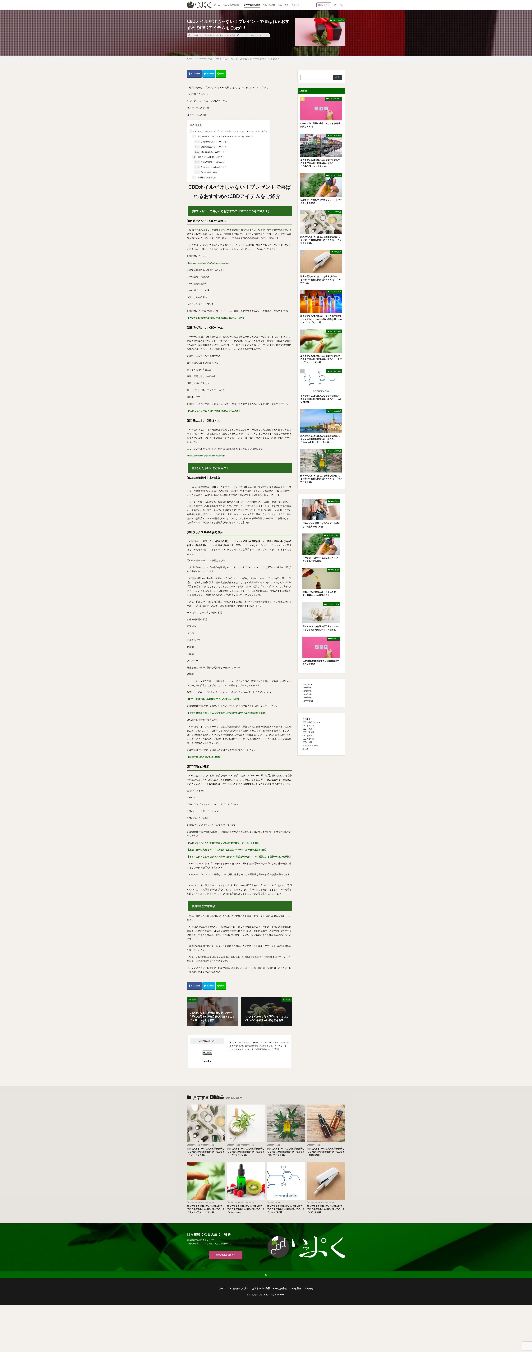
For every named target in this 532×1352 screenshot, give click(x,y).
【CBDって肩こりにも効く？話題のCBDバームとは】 (214, 410)
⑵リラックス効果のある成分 (210, 167)
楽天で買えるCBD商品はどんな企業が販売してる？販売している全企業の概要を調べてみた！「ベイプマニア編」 (321, 319)
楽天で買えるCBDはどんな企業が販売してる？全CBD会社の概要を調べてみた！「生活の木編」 (326, 1151)
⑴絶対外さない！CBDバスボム (211, 141)
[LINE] (221, 74)
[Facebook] (194, 74)
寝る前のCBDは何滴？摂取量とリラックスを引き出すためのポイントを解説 (321, 628)
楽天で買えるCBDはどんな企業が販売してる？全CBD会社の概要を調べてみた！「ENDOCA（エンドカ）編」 (320, 163)
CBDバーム (263, 35)
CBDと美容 (283, 5)
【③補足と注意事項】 (205, 177)
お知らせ (295, 5)
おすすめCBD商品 (252, 5)
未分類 (305, 749)
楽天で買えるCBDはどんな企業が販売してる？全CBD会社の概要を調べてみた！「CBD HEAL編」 (321, 279)
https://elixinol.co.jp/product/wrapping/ (206, 455)
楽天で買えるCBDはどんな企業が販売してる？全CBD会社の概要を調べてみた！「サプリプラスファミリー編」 (321, 359)
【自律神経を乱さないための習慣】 (204, 756)
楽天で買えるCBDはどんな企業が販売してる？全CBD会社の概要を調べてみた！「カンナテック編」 (321, 478)
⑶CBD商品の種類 (206, 172)
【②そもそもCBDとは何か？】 (209, 157)
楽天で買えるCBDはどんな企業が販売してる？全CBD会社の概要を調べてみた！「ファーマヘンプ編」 (246, 1151)
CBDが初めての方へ (232, 5)
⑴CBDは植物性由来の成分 (210, 162)
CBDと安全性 (269, 5)
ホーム (217, 5)
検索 (337, 77)
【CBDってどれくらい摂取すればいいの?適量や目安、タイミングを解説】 (224, 842)
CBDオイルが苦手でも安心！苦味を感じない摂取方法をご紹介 (321, 525)
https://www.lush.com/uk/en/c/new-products (208, 262)
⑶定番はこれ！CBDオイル (210, 152)
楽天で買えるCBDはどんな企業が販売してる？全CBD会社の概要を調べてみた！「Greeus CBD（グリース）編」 (320, 438)
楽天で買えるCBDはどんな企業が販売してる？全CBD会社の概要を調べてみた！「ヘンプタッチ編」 (321, 239)
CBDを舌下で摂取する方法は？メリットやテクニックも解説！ (321, 201)
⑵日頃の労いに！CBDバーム (211, 146)
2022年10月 (307, 701)
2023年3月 (307, 694)
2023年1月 (307, 697)
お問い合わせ (324, 5)
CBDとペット (308, 725)
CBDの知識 (307, 742)
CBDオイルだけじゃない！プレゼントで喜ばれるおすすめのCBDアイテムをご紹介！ (247, 59)
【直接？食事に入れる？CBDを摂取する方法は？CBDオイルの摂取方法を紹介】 (227, 712)
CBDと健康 (337, 252)
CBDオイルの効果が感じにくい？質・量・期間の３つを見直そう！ (320, 593)
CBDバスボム (253, 35)
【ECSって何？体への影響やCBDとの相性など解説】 (213, 699)
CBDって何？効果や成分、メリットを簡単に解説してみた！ (321, 125)
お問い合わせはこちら (226, 1255)
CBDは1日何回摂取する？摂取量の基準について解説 (320, 662)
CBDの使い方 (334, 501)
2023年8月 (307, 687)
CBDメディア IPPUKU (274, 1295)
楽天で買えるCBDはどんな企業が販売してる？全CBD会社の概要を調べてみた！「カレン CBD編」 (321, 399)
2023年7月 (307, 691)
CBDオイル (243, 35)
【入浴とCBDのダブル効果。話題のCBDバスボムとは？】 (216, 317)
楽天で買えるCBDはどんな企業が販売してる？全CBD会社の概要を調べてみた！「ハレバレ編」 (246, 1209)
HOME (192, 59)
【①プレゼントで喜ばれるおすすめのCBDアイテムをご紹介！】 (223, 136)
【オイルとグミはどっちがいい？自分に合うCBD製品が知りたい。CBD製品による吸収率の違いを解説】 (239, 856)
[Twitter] (208, 74)
